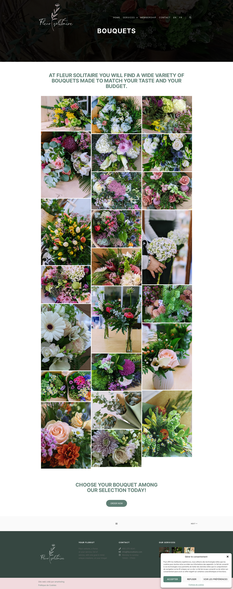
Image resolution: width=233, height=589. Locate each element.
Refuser (191, 579)
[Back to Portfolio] (116, 523)
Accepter (172, 579)
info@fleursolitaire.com (132, 552)
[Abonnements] (177, 552)
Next (193, 524)
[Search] (190, 17)
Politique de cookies (196, 585)
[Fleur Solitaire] (56, 17)
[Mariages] (189, 552)
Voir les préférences (215, 579)
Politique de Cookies (47, 585)
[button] (227, 556)
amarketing (59, 581)
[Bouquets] (164, 552)
